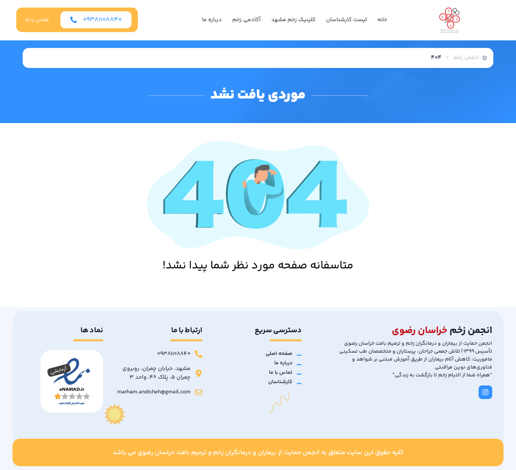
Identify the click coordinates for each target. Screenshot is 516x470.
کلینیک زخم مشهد (293, 19)
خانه (382, 19)
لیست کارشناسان (346, 19)
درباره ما (212, 19)
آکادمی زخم (246, 19)
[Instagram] (485, 392)
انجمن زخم (466, 58)
